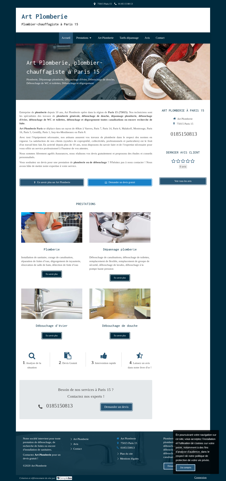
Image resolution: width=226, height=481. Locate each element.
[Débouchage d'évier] (51, 304)
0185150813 (59, 406)
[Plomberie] (51, 227)
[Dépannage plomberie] (119, 227)
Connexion (200, 477)
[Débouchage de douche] (119, 304)
